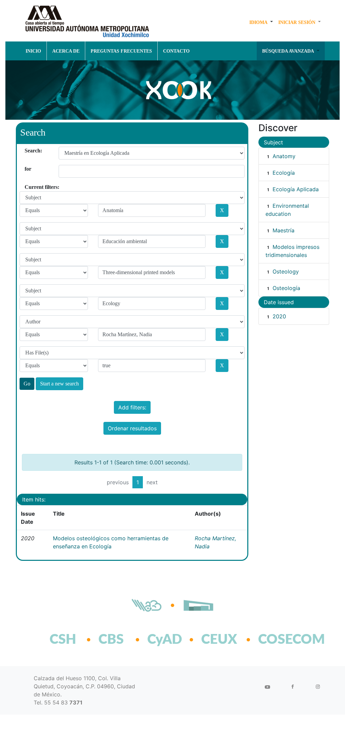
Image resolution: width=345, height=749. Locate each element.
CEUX (219, 639)
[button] (261, 22)
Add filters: (132, 407)
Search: (27, 150)
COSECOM (276, 639)
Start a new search (59, 383)
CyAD (164, 639)
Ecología (284, 172)
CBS (111, 639)
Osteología (286, 288)
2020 (279, 316)
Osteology (286, 271)
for (27, 169)
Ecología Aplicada (296, 189)
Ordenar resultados (132, 428)
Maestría (283, 230)
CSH (63, 639)
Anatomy (284, 156)
